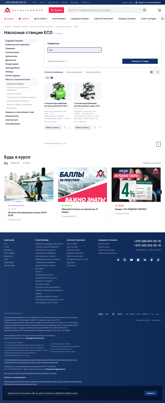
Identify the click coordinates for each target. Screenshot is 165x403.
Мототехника (104, 244)
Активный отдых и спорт (77, 259)
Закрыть (151, 393)
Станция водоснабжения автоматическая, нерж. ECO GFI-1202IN (87, 104)
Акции (10, 19)
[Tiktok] (158, 259)
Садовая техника (80, 19)
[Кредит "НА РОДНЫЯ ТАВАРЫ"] (136, 196)
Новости (15, 163)
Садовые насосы (14, 93)
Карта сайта (9, 265)
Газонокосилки (12, 52)
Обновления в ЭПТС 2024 (46, 302)
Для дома (71, 265)
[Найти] (144, 10)
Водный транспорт (75, 253)
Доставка (39, 268)
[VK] (144, 259)
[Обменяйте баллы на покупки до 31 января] (82, 196)
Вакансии (8, 256)
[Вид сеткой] (151, 72)
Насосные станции (15, 84)
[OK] (151, 259)
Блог (6, 259)
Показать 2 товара (140, 61)
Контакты (8, 250)
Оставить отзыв (42, 284)
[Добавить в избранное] (66, 127)
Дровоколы (10, 60)
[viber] (124, 259)
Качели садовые (12, 75)
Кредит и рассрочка (44, 275)
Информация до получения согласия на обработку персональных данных (47, 262)
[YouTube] (131, 259)
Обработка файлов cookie (46, 296)
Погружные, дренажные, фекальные (18, 88)
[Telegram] (118, 259)
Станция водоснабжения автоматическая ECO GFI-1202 (56, 104)
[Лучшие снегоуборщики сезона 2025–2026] (28, 196)
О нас (6, 247)
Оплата (38, 271)
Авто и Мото (72, 244)
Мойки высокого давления (17, 44)
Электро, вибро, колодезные (19, 104)
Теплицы (9, 72)
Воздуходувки (11, 64)
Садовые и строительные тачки (19, 112)
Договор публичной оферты (47, 287)
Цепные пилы (11, 56)
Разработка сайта (143, 320)
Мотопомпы (12, 108)
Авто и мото (40, 19)
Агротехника (59, 19)
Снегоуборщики (12, 124)
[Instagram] (138, 259)
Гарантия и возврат (43, 281)
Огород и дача (73, 250)
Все (6, 163)
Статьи (26, 163)
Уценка (25, 19)
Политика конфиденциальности (49, 244)
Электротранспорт (104, 19)
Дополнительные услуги (46, 278)
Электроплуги (11, 120)
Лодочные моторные (107, 253)
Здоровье (71, 262)
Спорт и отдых (148, 19)
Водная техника (127, 19)
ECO (47, 78)
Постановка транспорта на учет (49, 299)
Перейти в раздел (152, 163)
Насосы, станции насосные (17, 79)
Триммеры (10, 48)
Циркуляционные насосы (18, 101)
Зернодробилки (12, 68)
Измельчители (11, 116)
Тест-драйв (9, 253)
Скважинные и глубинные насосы (22, 97)
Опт (5, 244)
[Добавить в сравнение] (70, 127)
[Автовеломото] (23, 10)
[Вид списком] (157, 72)
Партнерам (9, 262)
